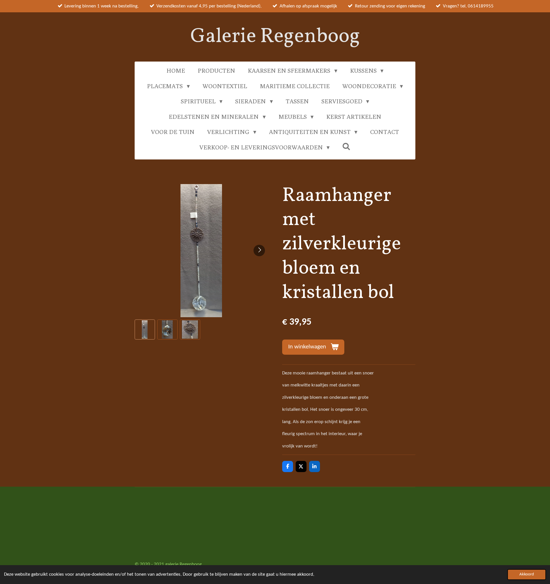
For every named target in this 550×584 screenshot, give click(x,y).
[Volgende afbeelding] (259, 250)
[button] (145, 329)
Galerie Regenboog (275, 36)
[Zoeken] (346, 146)
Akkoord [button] (526, 574)
